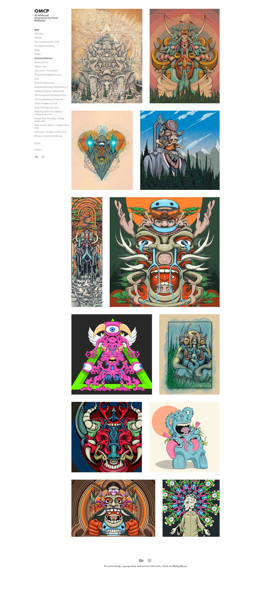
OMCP (41, 11)
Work (36, 30)
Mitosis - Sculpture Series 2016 (48, 136)
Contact (38, 149)
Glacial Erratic (41, 62)
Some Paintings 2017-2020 (46, 107)
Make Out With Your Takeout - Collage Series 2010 (49, 113)
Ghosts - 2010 (40, 66)
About (37, 143)
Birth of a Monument (44, 83)
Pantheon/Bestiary (43, 58)
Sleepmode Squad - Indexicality (49, 91)
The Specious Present (44, 46)
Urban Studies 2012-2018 (45, 103)
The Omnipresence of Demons (48, 99)
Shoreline (39, 33)
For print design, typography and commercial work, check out (145, 565)
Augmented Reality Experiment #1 (50, 87)
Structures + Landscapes (46, 70)
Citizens (38, 37)
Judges (37, 54)
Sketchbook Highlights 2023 (47, 74)
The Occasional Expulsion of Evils (50, 95)
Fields (37, 50)
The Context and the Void (46, 41)
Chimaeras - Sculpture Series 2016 (50, 132)
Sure (36, 78)
